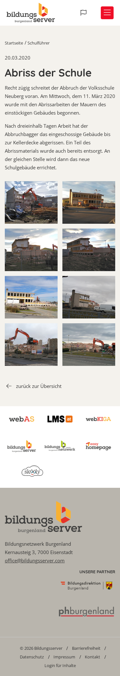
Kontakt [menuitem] (92, 657)
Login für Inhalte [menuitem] (60, 665)
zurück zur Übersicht (38, 386)
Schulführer (39, 43)
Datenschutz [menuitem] (32, 657)
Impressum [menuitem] (64, 657)
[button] (84, 13)
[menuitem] (41, 648)
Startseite (14, 43)
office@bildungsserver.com (35, 560)
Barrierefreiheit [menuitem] (86, 648)
